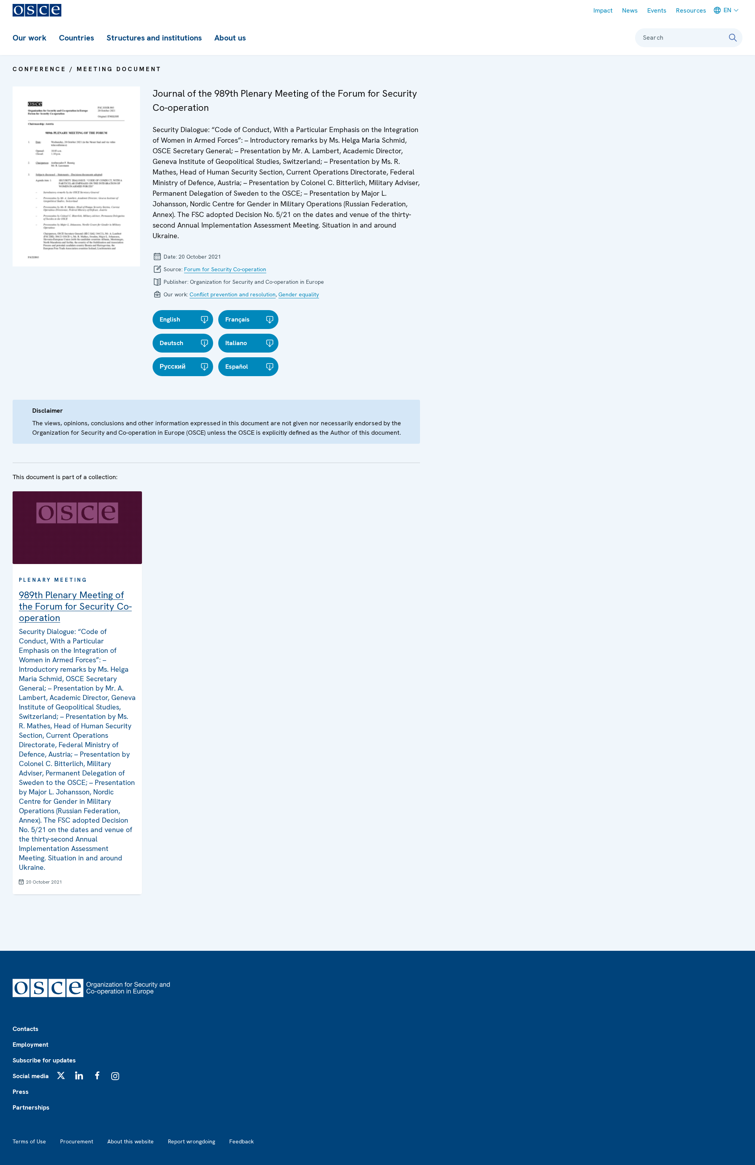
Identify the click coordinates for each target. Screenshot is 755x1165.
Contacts (26, 1029)
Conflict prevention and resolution (233, 294)
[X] (61, 1075)
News (630, 10)
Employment (30, 1044)
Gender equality (298, 294)
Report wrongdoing (191, 1141)
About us (230, 38)
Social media (31, 1076)
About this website (130, 1141)
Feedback (241, 1141)
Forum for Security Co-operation (225, 269)
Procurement (76, 1141)
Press (21, 1092)
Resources (691, 10)
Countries (76, 38)
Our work (29, 38)
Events (657, 10)
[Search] (733, 37)
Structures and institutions (154, 38)
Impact (603, 10)
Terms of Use (29, 1141)
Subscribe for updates (44, 1060)
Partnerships (31, 1107)
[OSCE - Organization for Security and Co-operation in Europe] (37, 10)
